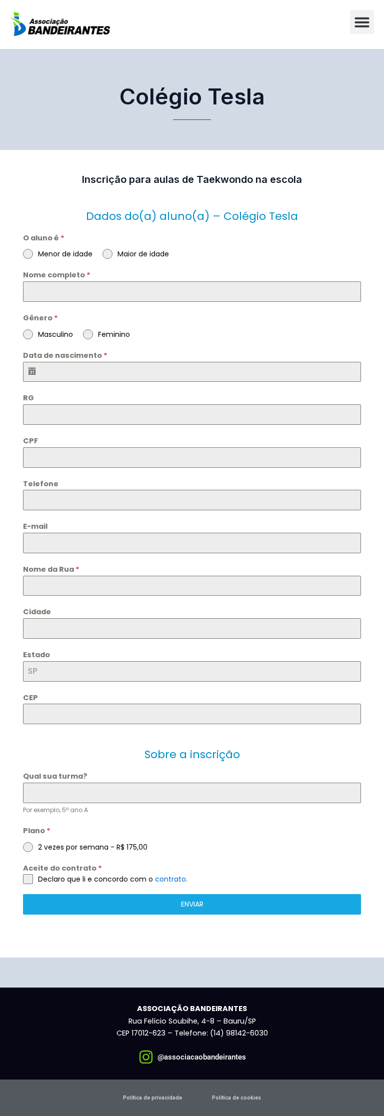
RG (28, 398)
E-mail (35, 526)
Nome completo (56, 275)
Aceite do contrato (62, 868)
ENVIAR (192, 904)
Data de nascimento (65, 355)
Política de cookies (236, 1098)
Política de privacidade (152, 1098)
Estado (36, 655)
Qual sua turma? (55, 776)
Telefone (40, 484)
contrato (170, 879)
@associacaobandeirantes (202, 1057)
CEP (30, 698)
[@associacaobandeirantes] (146, 1057)
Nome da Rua (51, 569)
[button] (362, 22)
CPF (30, 441)
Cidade (37, 612)
